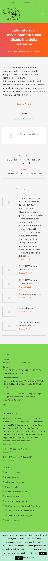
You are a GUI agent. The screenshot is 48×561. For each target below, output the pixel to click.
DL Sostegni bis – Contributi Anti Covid (22, 506)
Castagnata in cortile (29, 294)
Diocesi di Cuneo (12, 473)
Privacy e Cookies (13, 520)
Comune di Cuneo (13, 477)
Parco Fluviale (11, 487)
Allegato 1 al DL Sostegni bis (21, 510)
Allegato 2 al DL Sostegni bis (21, 515)
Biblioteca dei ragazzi (14, 482)
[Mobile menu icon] (43, 14)
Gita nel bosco (25, 308)
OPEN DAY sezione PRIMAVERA (28, 282)
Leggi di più (28, 557)
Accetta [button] (42, 553)
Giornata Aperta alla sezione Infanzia (29, 324)
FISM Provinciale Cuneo (16, 501)
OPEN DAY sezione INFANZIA (28, 268)
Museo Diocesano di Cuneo (17, 491)
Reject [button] (18, 558)
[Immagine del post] (9, 202)
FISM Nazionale (12, 496)
